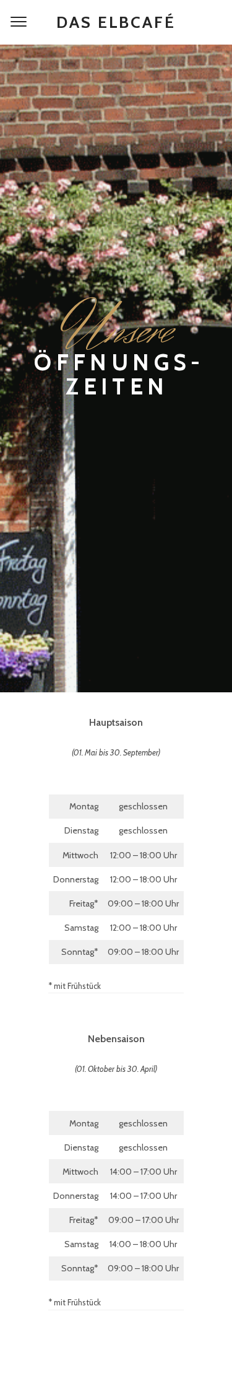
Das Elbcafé (115, 22)
